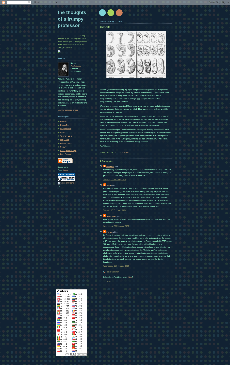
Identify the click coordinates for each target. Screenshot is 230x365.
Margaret (110, 167)
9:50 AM (125, 152)
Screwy (63, 147)
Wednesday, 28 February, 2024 (116, 226)
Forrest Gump (66, 143)
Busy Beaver (65, 154)
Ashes (62, 132)
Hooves (63, 121)
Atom (130, 277)
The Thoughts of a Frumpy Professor (72, 19)
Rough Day (65, 125)
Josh (108, 185)
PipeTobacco (76, 66)
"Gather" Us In (66, 136)
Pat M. (109, 232)
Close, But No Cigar (68, 151)
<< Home (107, 281)
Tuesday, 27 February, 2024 (114, 179)
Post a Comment (112, 272)
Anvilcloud (111, 216)
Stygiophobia (65, 129)
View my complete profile (68, 110)
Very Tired (64, 140)
